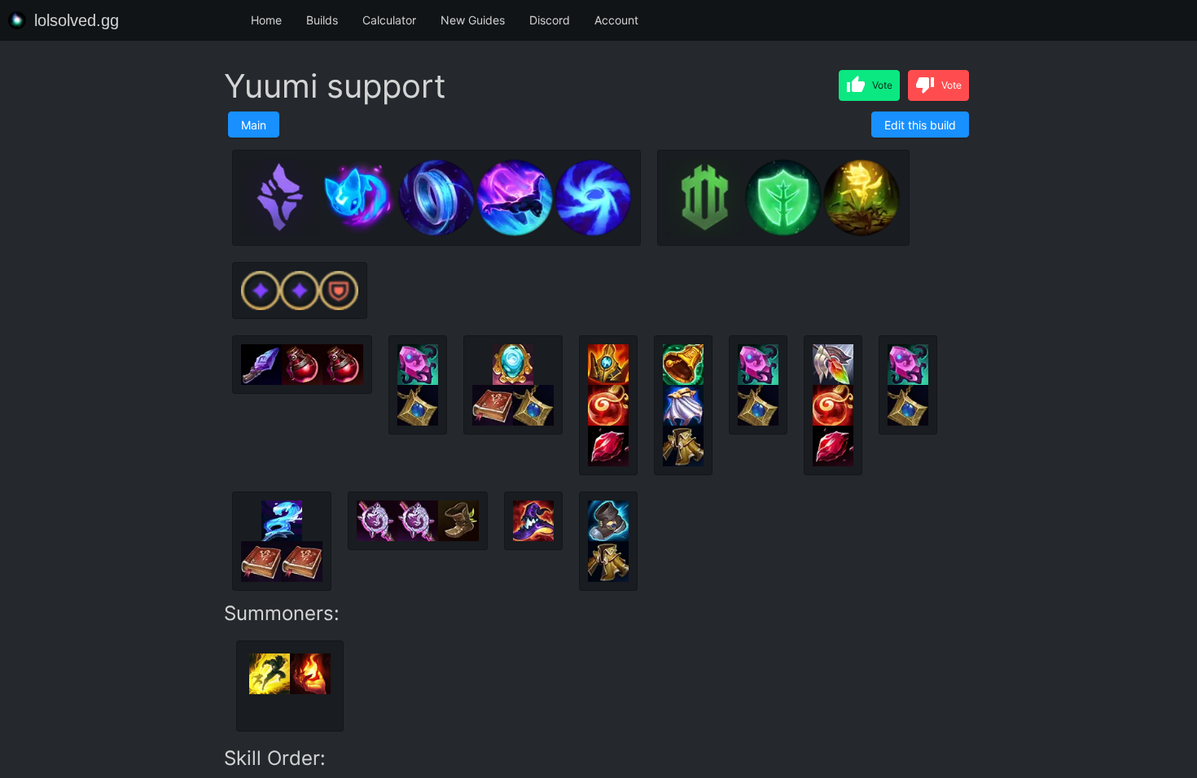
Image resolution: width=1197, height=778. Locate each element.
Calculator (389, 20)
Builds (322, 20)
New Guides (473, 20)
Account (616, 20)
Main (253, 125)
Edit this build (920, 125)
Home (266, 20)
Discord (549, 20)
